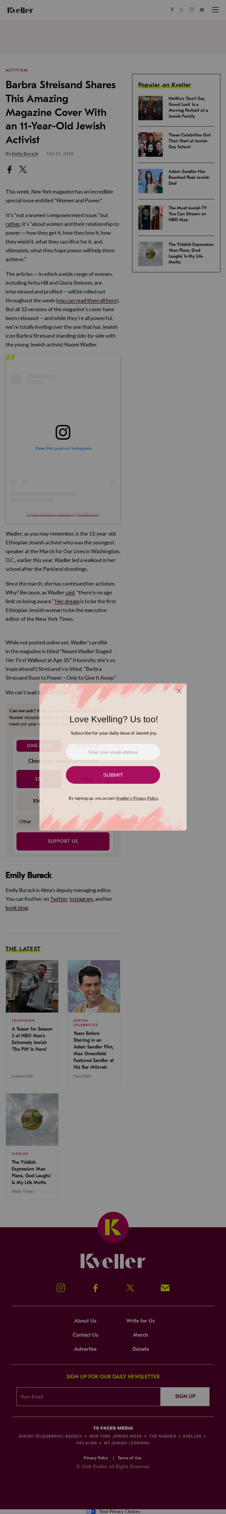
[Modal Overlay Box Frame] (113, 757)
